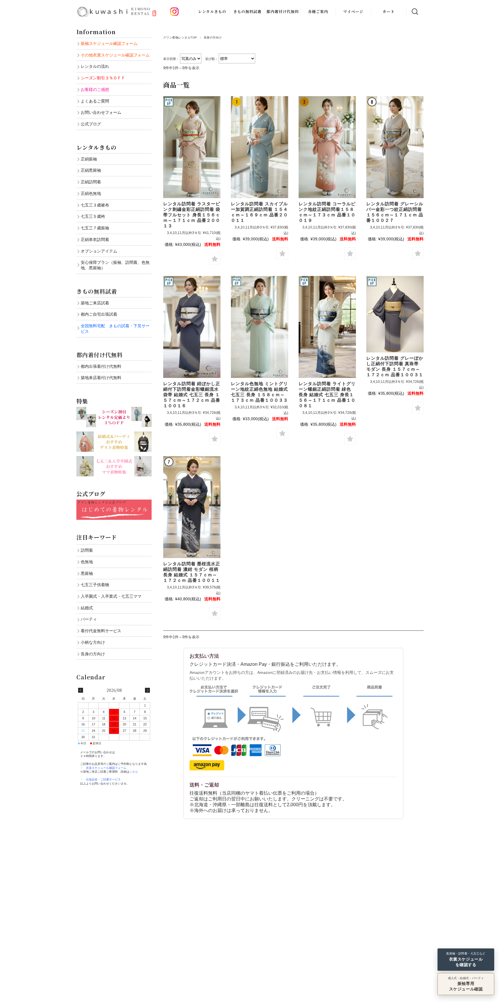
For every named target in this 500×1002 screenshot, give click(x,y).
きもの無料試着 (247, 11)
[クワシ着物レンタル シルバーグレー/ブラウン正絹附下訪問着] (395, 147)
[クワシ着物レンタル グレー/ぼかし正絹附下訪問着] (191, 327)
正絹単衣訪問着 (95, 239)
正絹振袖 (89, 159)
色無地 (87, 561)
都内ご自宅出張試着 (99, 314)
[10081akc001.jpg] (327, 327)
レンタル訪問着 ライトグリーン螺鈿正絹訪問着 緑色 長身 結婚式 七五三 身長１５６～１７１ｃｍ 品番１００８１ (327, 394)
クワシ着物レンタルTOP (180, 37)
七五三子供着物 (95, 584)
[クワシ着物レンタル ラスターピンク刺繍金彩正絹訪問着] (191, 147)
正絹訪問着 (91, 182)
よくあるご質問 (95, 101)
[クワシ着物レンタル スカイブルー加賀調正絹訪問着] (259, 147)
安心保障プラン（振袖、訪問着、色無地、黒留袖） (115, 265)
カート (389, 11)
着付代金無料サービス (101, 630)
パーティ (89, 619)
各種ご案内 (318, 11)
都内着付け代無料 (282, 11)
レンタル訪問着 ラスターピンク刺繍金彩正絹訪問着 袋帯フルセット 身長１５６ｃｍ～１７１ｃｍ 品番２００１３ (191, 214)
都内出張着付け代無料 (101, 366)
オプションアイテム (99, 251)
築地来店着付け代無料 (101, 377)
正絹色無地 (91, 193)
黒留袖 (87, 573)
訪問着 (87, 550)
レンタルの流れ (95, 66)
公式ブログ (91, 124)
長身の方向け (93, 654)
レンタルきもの (212, 11)
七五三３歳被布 (95, 205)
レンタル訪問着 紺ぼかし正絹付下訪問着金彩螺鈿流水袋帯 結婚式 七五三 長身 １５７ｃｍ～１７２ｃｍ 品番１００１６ (191, 394)
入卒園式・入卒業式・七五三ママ (111, 596)
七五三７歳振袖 (95, 228)
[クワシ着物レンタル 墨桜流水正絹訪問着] (191, 507)
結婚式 (87, 608)
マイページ (353, 11)
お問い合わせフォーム (101, 112)
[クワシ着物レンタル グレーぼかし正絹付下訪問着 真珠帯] (395, 314)
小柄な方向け (93, 642)
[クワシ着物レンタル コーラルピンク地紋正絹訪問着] (327, 147)
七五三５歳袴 (93, 216)
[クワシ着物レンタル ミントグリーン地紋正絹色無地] (259, 327)
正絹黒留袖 (91, 170)
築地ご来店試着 (95, 303)
